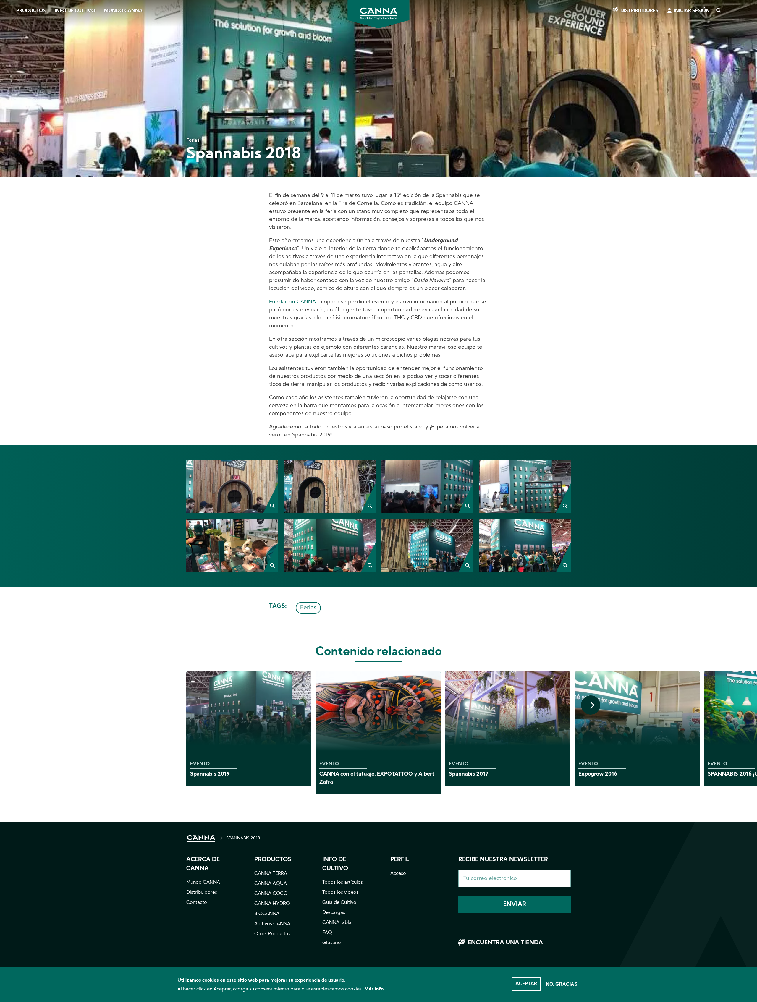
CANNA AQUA (270, 883)
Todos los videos (340, 892)
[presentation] (590, 705)
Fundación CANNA (292, 302)
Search (718, 11)
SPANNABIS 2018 (243, 838)
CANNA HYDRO (272, 903)
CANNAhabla (337, 922)
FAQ (327, 932)
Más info (374, 989)
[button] (232, 486)
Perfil (399, 860)
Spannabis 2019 (210, 774)
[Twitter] (11, 68)
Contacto (196, 902)
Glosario (331, 943)
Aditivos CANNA (272, 924)
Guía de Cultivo (339, 902)
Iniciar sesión (692, 11)
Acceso (398, 873)
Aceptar (526, 984)
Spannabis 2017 (469, 774)
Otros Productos (272, 934)
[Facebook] (12, 52)
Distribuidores (639, 11)
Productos (31, 11)
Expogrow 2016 (597, 774)
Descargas (333, 912)
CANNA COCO (270, 893)
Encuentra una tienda (505, 943)
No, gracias (562, 984)
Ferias (308, 608)
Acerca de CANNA (203, 864)
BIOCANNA (266, 914)
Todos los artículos (342, 882)
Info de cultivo (75, 11)
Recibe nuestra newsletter (503, 860)
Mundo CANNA (123, 11)
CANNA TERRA (270, 873)
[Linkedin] (12, 85)
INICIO (201, 838)
